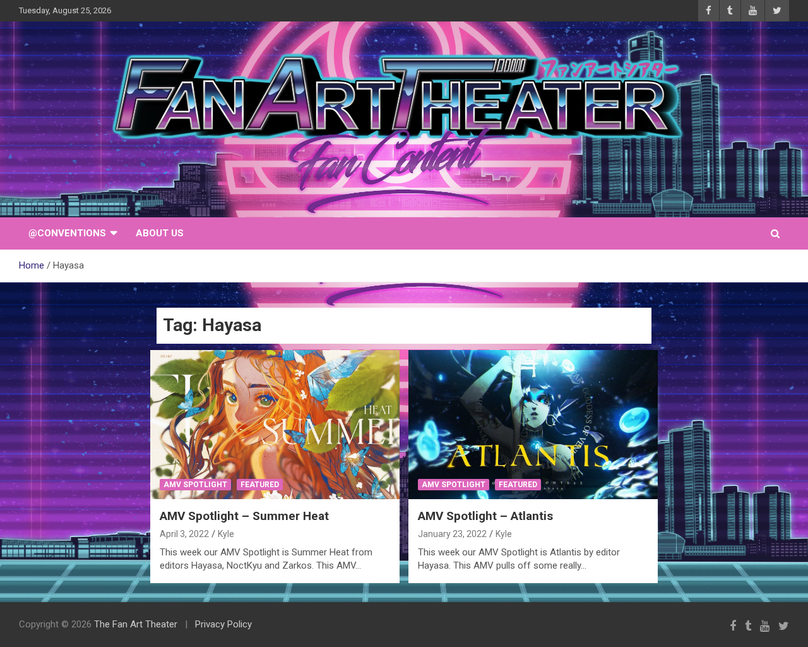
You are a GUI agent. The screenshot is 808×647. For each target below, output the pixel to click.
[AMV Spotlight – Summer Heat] (275, 424)
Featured (260, 484)
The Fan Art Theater (135, 624)
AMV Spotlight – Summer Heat (244, 516)
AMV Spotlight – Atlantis (485, 516)
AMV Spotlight (195, 484)
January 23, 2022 (452, 534)
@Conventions (67, 233)
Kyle (226, 534)
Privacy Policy (223, 624)
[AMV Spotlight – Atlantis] (533, 424)
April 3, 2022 (184, 534)
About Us (160, 233)
